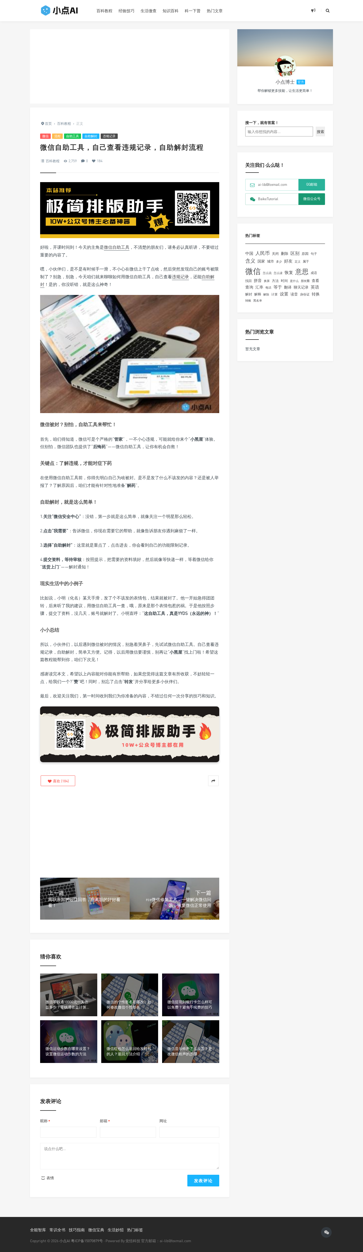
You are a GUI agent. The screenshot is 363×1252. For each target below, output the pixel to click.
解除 (266, 294)
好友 (288, 261)
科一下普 (193, 10)
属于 (306, 261)
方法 (275, 280)
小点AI (65, 1240)
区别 (294, 253)
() (60, 781)
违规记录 (109, 136)
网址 (163, 1120)
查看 (315, 280)
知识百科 (171, 10)
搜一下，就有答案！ (262, 122)
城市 (270, 261)
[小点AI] (59, 10)
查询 (249, 287)
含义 (250, 261)
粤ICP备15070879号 (87, 1240)
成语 (314, 273)
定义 (298, 261)
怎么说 (267, 273)
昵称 (45, 1121)
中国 (249, 253)
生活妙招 (116, 1229)
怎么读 (278, 273)
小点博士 (285, 82)
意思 (302, 271)
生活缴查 (149, 10)
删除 (284, 253)
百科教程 (104, 10)
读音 (294, 294)
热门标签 (135, 1229)
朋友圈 (305, 280)
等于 (277, 287)
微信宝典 (96, 1229)
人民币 (262, 253)
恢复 (289, 272)
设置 (284, 294)
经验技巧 (126, 10)
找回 (248, 281)
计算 (274, 294)
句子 (314, 254)
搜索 (320, 131)
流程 (57, 136)
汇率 (259, 287)
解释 (257, 294)
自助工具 (72, 136)
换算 (267, 281)
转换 (316, 294)
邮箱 (105, 1121)
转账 (248, 300)
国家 (261, 261)
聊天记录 (301, 287)
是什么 (294, 281)
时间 (284, 280)
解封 (248, 294)
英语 (315, 287)
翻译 (288, 287)
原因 (305, 253)
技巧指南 (77, 1229)
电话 (268, 287)
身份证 (305, 294)
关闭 (275, 253)
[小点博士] (285, 66)
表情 (50, 1178)
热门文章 (215, 10)
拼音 (258, 280)
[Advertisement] (129, 66)
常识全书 (57, 1229)
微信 (45, 136)
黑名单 (257, 300)
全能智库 (38, 1229)
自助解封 (91, 136)
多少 (279, 261)
